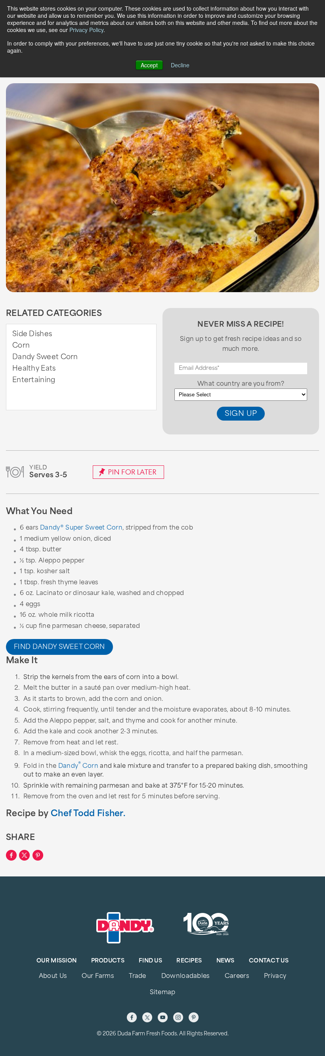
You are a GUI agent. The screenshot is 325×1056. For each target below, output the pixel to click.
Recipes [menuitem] (189, 961)
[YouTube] (163, 1017)
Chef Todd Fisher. (88, 814)
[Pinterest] (194, 1017)
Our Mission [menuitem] (56, 961)
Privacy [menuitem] (275, 976)
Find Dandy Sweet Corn (59, 647)
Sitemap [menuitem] (163, 993)
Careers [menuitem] (237, 976)
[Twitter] (147, 1017)
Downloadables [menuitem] (185, 976)
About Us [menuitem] (53, 976)
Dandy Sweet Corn (45, 357)
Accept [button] (149, 65)
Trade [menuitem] (137, 976)
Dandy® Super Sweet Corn (81, 528)
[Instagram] (178, 1017)
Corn (21, 345)
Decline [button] (180, 65)
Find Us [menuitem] (150, 961)
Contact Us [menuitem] (269, 961)
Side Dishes (32, 334)
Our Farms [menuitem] (98, 976)
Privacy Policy (86, 30)
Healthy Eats (34, 368)
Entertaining (33, 380)
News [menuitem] (225, 961)
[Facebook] (132, 1017)
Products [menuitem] (107, 961)
